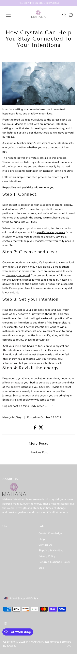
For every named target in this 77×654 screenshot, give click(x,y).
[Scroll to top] (69, 646)
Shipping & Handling (51, 550)
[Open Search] (64, 15)
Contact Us (45, 545)
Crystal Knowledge (50, 533)
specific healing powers (51, 232)
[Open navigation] (11, 15)
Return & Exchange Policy (54, 562)
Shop (41, 539)
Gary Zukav (34, 143)
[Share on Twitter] (41, 428)
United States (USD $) (22, 598)
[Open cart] (71, 14)
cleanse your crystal (18, 275)
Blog (41, 568)
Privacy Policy (46, 556)
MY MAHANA (34, 642)
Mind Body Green (33, 406)
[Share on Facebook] (35, 428)
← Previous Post (37, 452)
